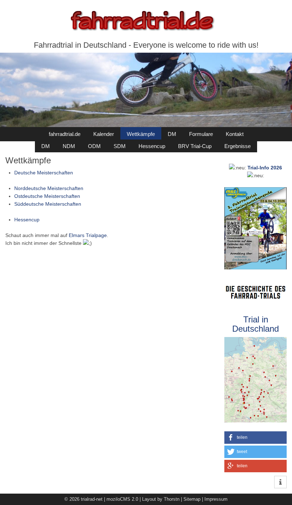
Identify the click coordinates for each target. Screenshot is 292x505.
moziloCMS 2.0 (122, 499)
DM (172, 134)
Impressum (216, 499)
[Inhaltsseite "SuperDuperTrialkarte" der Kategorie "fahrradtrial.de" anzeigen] (255, 341)
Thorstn (171, 499)
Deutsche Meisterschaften (43, 172)
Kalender (103, 134)
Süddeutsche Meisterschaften (47, 204)
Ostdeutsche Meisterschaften (47, 196)
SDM (120, 146)
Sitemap (191, 499)
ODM (94, 146)
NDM (69, 146)
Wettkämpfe (141, 134)
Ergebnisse (237, 146)
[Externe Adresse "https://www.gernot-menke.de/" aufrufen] (255, 288)
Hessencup (152, 146)
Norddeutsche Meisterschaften (48, 188)
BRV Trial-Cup (195, 146)
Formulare (201, 134)
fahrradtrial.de (64, 134)
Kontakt (235, 134)
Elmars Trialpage (88, 235)
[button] (255, 437)
